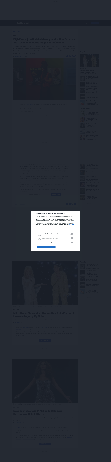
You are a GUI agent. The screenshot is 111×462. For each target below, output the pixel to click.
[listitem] (55, 231)
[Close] (78, 213)
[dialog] (55, 231)
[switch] (71, 234)
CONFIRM (46, 246)
